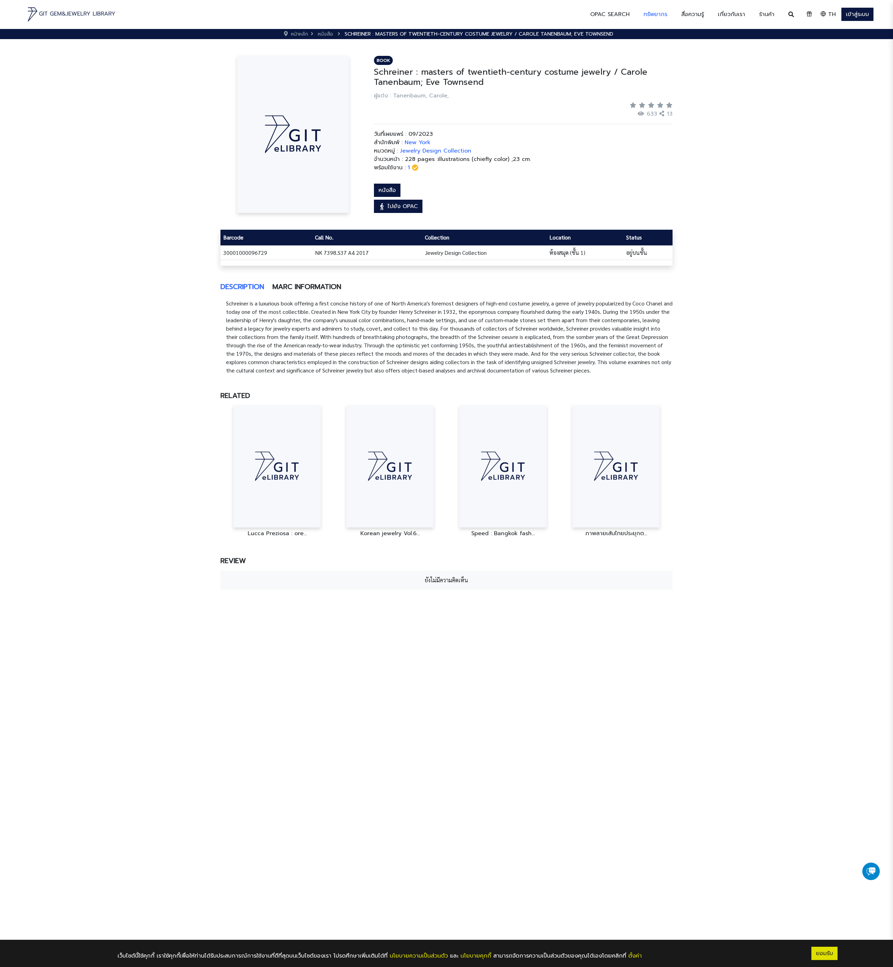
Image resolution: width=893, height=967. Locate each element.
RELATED (235, 395)
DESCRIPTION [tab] (242, 286)
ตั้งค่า (635, 956)
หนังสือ (387, 190)
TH (831, 14)
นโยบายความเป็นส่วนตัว (419, 956)
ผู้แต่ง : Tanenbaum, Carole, (411, 95)
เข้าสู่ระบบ (857, 14)
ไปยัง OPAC (401, 206)
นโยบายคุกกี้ (475, 956)
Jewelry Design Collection (435, 151)
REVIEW (233, 560)
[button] (655, 14)
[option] (277, 471)
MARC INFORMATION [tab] (306, 286)
